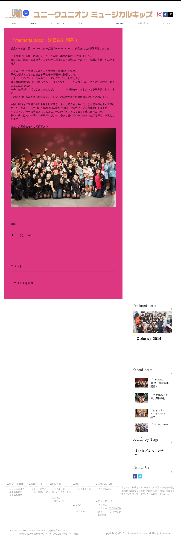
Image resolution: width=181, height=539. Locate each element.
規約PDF (102, 515)
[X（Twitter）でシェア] (21, 235)
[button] (34, 23)
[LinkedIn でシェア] (29, 235)
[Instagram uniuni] (159, 14)
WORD (117, 508)
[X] (170, 14)
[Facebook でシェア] (12, 235)
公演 (13, 223)
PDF (111, 508)
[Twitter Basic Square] (140, 476)
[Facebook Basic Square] (135, 476)
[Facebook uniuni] (165, 14)
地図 (76, 533)
